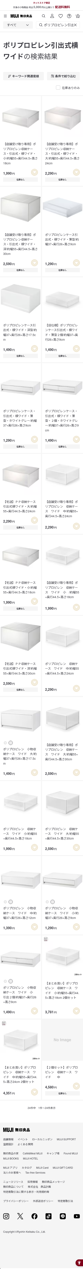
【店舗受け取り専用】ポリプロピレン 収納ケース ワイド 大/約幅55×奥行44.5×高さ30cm (61, 752)
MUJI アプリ (10, 1167)
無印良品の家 (11, 1153)
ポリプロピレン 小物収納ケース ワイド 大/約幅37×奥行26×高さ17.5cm (20, 756)
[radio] (5, 743)
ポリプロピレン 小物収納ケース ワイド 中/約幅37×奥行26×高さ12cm (20, 913)
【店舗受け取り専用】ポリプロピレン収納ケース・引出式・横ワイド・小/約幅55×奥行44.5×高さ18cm (20, 153)
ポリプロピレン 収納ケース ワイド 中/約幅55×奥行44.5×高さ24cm (62, 668)
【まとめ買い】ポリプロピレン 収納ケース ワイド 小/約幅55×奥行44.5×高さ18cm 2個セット (62, 990)
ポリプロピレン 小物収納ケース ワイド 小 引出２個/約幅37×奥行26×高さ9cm (19, 994)
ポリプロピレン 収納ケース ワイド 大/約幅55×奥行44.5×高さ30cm (62, 834)
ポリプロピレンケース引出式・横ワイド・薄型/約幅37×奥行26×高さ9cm (62, 239)
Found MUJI (71, 1153)
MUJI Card (42, 1167)
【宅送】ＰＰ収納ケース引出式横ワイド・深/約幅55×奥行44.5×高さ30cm (20, 668)
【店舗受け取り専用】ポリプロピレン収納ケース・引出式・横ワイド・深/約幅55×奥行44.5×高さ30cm (20, 244)
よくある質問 (25, 1144)
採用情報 (32, 1181)
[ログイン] (52, 14)
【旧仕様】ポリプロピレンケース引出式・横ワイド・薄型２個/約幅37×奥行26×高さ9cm (61, 332)
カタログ (27, 1167)
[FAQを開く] (69, 14)
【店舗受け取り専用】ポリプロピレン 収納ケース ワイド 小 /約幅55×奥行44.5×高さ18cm (62, 589)
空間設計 (8, 1144)
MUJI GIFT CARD (63, 1167)
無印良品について (13, 1186)
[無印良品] (16, 1130)
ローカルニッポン (42, 1139)
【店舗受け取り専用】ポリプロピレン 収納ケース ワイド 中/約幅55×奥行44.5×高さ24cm (61, 508)
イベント (23, 1139)
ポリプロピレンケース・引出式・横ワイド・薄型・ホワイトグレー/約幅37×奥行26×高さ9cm (20, 418)
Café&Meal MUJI (32, 1153)
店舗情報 (8, 1139)
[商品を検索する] (44, 14)
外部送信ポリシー (43, 1201)
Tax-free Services (35, 1172)
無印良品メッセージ (53, 1181)
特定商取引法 (65, 1201)
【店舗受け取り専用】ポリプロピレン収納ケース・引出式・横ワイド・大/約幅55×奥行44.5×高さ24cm (62, 153)
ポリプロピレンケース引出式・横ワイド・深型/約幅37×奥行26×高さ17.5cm (20, 332)
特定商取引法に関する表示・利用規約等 (26, 1191)
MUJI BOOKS (11, 1158)
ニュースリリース (13, 1181)
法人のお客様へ (12, 1172)
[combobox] (18, 25)
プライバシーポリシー (16, 1201)
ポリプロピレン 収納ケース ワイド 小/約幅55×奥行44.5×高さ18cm (20, 834)
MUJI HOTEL (30, 1158)
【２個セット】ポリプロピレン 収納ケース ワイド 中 (61, 1072)
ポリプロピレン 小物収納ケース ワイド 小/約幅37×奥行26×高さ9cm (62, 913)
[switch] (34, 172)
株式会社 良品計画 (39, 1186)
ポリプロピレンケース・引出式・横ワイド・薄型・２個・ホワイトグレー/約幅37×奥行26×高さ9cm (62, 420)
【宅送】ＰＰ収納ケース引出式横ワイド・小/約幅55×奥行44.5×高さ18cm (20, 587)
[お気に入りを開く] (61, 14)
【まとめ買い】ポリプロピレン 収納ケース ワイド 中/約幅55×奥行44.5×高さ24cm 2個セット (20, 1074)
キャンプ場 (53, 1153)
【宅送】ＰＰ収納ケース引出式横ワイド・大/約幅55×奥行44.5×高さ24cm (20, 506)
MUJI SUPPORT (66, 1139)
